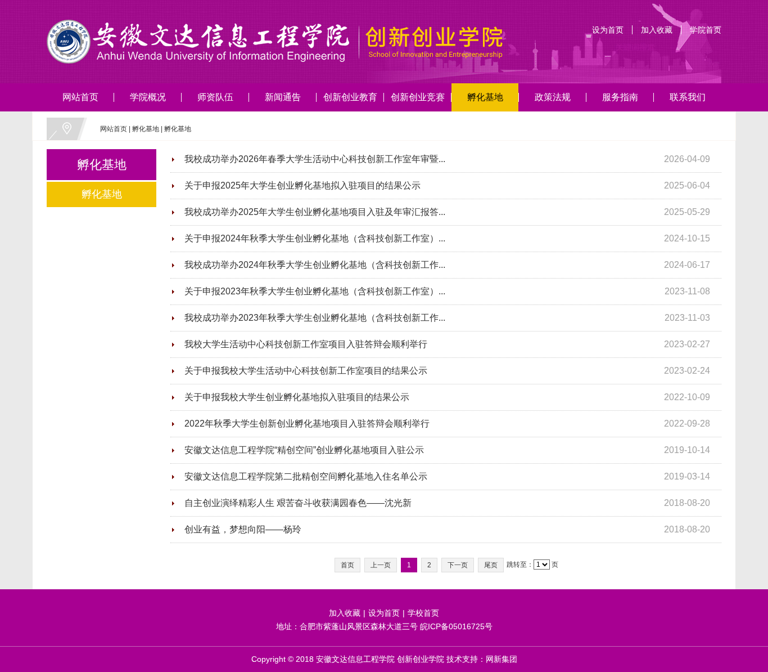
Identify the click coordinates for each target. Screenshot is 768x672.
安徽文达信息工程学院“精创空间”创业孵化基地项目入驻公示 (304, 450)
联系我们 (688, 97)
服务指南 (620, 97)
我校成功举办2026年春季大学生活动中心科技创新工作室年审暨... (314, 159)
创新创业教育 (350, 97)
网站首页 (80, 97)
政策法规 (553, 97)
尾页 (491, 565)
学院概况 (148, 97)
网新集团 (501, 659)
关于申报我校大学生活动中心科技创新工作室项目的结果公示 (305, 370)
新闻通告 (283, 97)
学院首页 (705, 29)
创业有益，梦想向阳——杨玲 (242, 529)
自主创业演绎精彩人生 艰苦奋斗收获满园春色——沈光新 (298, 503)
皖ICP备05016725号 (456, 626)
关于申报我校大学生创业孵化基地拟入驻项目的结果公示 (296, 397)
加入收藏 (656, 29)
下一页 (458, 565)
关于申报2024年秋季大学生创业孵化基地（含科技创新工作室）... (314, 238)
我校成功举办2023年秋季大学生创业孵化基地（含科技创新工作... (314, 317)
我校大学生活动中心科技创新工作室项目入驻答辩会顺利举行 (305, 344)
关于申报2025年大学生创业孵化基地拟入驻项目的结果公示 (302, 185)
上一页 (381, 565)
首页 (347, 565)
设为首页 (608, 29)
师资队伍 (215, 97)
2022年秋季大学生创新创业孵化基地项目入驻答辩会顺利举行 (307, 423)
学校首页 (423, 612)
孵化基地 (485, 97)
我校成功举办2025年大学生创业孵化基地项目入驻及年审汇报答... (314, 212)
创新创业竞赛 (418, 97)
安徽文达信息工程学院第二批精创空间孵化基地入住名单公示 (305, 476)
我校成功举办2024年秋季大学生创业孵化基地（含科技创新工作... (314, 265)
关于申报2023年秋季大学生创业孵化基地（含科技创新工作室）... (314, 291)
